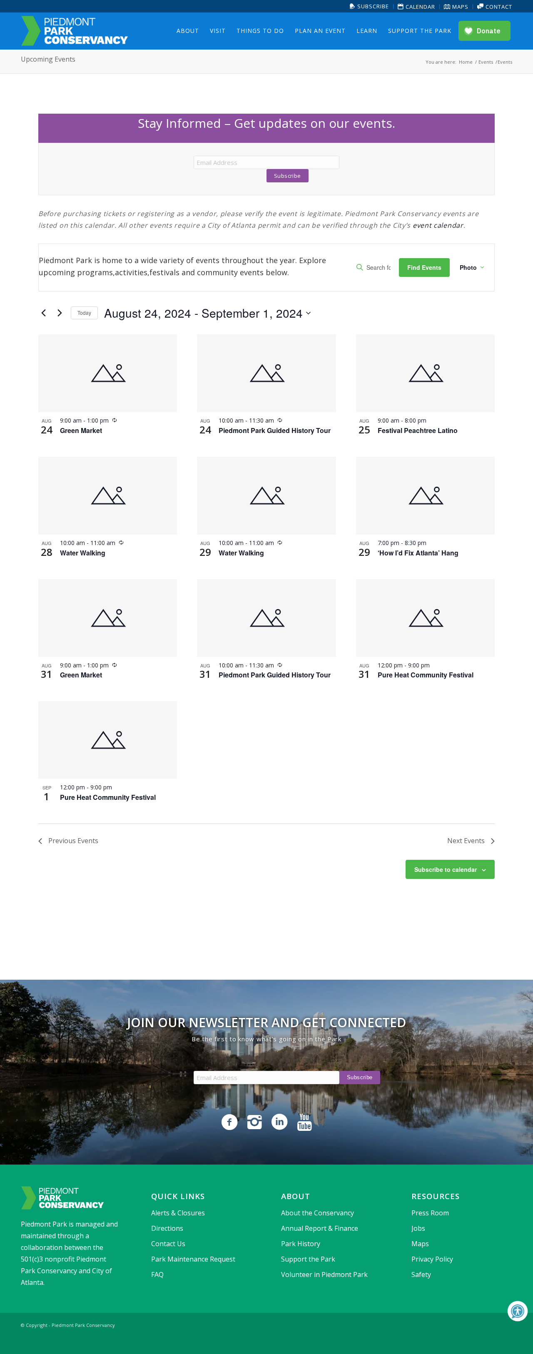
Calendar (419, 6)
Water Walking (82, 553)
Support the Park (308, 1259)
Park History (300, 1243)
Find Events (424, 267)
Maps (459, 6)
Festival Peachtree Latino (418, 430)
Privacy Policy (432, 1259)
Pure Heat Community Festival (425, 674)
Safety (421, 1274)
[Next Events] (60, 313)
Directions (167, 1228)
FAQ (157, 1274)
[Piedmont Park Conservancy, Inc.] (74, 30)
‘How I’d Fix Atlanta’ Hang (418, 553)
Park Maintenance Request (193, 1259)
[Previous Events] (43, 313)
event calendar (438, 225)
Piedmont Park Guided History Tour (275, 430)
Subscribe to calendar (445, 869)
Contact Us (168, 1243)
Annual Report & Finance (319, 1228)
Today (84, 312)
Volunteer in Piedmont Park (324, 1274)
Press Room (430, 1212)
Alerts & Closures (178, 1212)
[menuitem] (370, 6)
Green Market (81, 430)
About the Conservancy (317, 1212)
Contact (498, 6)
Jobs (418, 1228)
